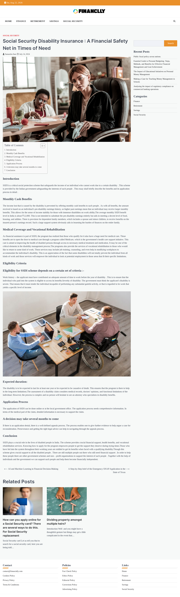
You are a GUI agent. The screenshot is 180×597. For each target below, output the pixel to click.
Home (8, 21)
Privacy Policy (8, 580)
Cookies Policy (9, 576)
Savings (54, 21)
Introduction (11, 150)
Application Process (14, 163)
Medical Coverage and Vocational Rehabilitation (25, 157)
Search (171, 43)
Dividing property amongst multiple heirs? (64, 521)
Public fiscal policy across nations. (147, 57)
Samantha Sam (10, 54)
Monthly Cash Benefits (15, 153)
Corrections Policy (69, 585)
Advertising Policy (69, 589)
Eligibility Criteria (13, 160)
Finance (21, 21)
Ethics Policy (67, 576)
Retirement (38, 21)
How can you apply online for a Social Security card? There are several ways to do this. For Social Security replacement (22, 527)
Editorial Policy (68, 580)
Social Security (73, 21)
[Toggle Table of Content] (41, 145)
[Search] (174, 21)
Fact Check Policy (69, 571)
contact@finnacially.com (12, 571)
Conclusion (10, 170)
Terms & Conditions (11, 585)
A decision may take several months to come (24, 167)
